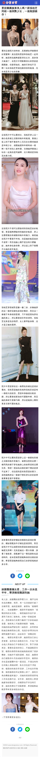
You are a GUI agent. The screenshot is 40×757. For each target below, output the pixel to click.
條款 (18, 748)
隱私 (22, 748)
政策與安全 (13, 748)
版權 (25, 748)
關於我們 (6, 748)
